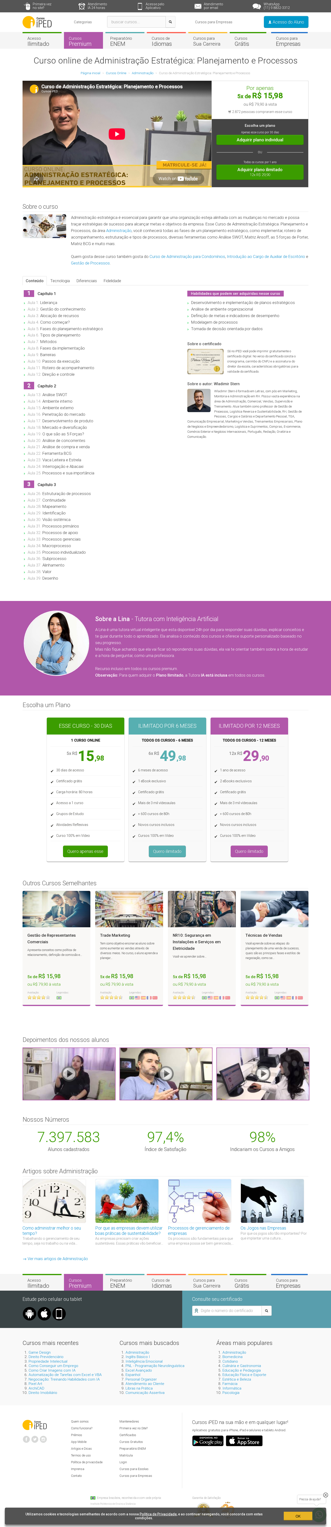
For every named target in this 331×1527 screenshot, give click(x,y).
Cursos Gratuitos (131, 1442)
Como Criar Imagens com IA (52, 1370)
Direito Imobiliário (43, 1393)
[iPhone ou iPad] (44, 1308)
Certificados (127, 1435)
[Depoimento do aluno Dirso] (166, 1074)
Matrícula (126, 1455)
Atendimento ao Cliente (145, 1384)
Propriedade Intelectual (48, 1361)
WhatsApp (277, 6)
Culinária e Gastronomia (241, 1366)
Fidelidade (112, 280)
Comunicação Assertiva (145, 1393)
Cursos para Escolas (134, 1469)
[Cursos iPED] (35, 1424)
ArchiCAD (36, 1388)
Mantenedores (129, 1421)
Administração (119, 230)
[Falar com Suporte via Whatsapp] (326, 1495)
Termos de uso (81, 1455)
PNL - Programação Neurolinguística (155, 1366)
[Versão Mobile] (59, 1308)
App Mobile (79, 1442)
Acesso (38, 41)
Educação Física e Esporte (244, 1375)
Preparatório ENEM (132, 1448)
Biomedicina (232, 1357)
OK (298, 1516)
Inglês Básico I (138, 1357)
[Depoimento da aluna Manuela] (69, 1074)
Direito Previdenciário (46, 1357)
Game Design (40, 1352)
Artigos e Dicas (81, 1448)
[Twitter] (35, 1437)
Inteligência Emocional (144, 1361)
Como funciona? (81, 1428)
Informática (231, 1388)
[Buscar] (170, 22)
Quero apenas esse (85, 851)
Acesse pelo (155, 6)
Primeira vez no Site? (133, 1428)
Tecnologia (60, 280)
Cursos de (162, 41)
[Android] (30, 1308)
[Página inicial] (37, 22)
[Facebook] (26, 1437)
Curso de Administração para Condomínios (187, 256)
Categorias (83, 22)
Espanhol (133, 1375)
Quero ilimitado (167, 851)
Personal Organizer (141, 1379)
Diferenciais (87, 280)
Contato (76, 1476)
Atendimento (97, 6)
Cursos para (207, 41)
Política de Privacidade (158, 1514)
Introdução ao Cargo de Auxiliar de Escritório (266, 256)
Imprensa (77, 1469)
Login (123, 1462)
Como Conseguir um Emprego (53, 1366)
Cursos (80, 41)
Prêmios (76, 1435)
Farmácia (229, 1384)
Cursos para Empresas (213, 22)
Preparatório (121, 41)
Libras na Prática (139, 1388)
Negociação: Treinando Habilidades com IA (64, 1379)
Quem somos (80, 1421)
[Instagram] (43, 1437)
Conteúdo (35, 280)
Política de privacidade (86, 1462)
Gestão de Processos (90, 263)
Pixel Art (35, 1384)
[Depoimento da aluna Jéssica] (262, 1074)
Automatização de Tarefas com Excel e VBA (65, 1375)
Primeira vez (42, 6)
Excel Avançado (139, 1370)
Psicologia (230, 1393)
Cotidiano (230, 1361)
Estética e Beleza (236, 1379)
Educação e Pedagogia (241, 1370)
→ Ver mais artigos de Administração (55, 1258)
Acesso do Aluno (288, 21)
